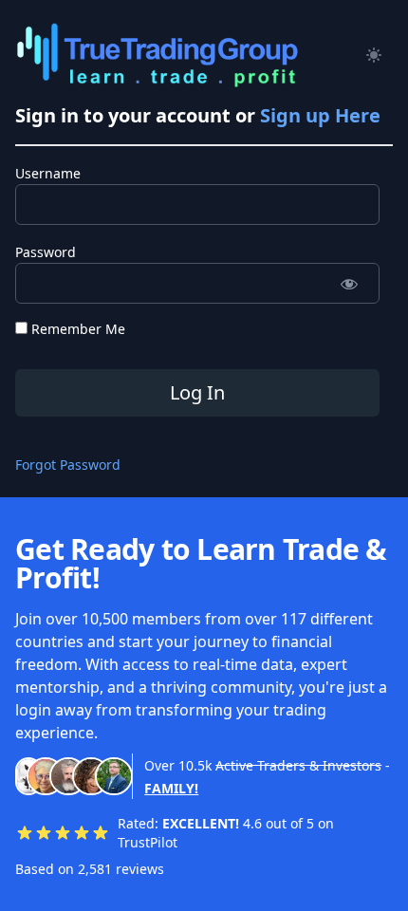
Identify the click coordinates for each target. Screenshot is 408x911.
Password (45, 252)
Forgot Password (68, 465)
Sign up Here (320, 115)
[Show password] (349, 283)
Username (48, 173)
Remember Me (76, 329)
